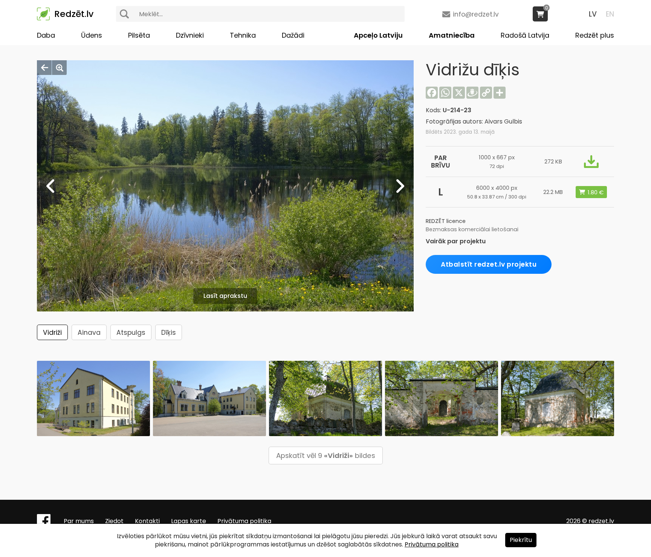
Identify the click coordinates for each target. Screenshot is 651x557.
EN (610, 14)
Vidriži (52, 332)
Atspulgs (130, 332)
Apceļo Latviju (378, 35)
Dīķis (168, 332)
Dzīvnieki (190, 35)
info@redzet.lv (476, 14)
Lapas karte (188, 521)
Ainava (89, 332)
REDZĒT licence (446, 221)
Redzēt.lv (73, 14)
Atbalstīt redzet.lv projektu (488, 264)
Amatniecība (452, 35)
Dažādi (293, 35)
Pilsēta (139, 35)
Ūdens (91, 35)
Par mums (79, 521)
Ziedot (114, 521)
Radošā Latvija (525, 35)
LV (593, 14)
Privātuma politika (244, 521)
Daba (46, 35)
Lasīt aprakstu (225, 295)
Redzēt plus (594, 35)
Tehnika (243, 35)
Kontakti (147, 521)
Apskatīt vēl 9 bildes (325, 455)
